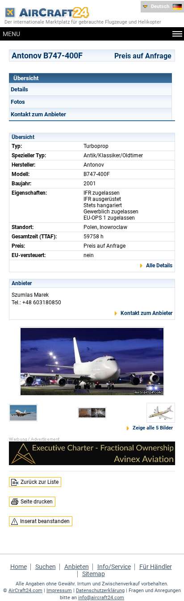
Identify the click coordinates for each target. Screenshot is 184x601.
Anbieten (76, 566)
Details (19, 89)
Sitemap (93, 573)
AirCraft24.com (25, 590)
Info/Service (114, 566)
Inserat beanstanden (45, 521)
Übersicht (25, 78)
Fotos (18, 101)
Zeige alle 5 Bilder (153, 428)
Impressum (59, 590)
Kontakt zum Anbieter (38, 114)
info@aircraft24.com (101, 598)
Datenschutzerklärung (100, 590)
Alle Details (159, 265)
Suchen (45, 566)
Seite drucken (37, 502)
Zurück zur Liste (40, 482)
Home (18, 566)
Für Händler (155, 566)
